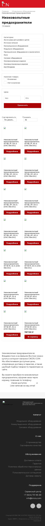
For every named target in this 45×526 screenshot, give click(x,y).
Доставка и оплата (32, 460)
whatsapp (31, 383)
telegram (6, 386)
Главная (5, 11)
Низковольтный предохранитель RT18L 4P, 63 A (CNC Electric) (32, 234)
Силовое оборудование (13, 58)
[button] (32, 337)
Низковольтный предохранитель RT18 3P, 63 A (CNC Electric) (32, 326)
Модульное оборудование (23, 11)
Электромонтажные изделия (15, 61)
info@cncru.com (9, 388)
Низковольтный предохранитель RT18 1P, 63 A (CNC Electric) (32, 265)
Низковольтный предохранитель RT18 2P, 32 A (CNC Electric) (11, 295)
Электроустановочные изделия (16, 64)
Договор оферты (33, 476)
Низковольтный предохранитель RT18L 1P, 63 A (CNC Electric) (32, 143)
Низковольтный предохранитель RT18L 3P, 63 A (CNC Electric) (32, 204)
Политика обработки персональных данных (24, 468)
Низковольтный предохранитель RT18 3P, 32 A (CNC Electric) (11, 326)
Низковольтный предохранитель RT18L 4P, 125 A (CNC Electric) (11, 234)
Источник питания (11, 43)
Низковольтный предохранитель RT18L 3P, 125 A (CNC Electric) (11, 204)
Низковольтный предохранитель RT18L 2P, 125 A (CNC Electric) (11, 173)
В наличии (12, 79)
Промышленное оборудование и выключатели (22, 52)
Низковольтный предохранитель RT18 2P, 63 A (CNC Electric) (32, 295)
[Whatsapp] (38, 506)
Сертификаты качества (30, 445)
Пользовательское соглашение (26, 473)
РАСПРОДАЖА (9, 67)
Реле (6, 55)
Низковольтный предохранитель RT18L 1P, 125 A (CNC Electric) (11, 143)
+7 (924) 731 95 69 (32, 495)
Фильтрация (22, 105)
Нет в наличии (14, 83)
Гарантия (37, 464)
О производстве (33, 442)
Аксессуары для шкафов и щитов (16, 40)
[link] (22, 37)
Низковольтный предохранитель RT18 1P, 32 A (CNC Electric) (12, 265)
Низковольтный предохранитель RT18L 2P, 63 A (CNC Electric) (32, 173)
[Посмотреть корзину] (31, 3)
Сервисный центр (33, 491)
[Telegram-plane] (32, 506)
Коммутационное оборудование (16, 46)
